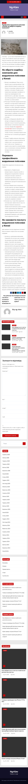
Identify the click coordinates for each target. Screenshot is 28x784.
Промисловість (6, 569)
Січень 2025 (5, 516)
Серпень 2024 (6, 532)
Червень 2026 (6, 461)
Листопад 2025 (6, 483)
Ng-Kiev (14, 7)
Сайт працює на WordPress (7, 780)
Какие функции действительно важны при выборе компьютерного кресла (14, 730)
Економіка (5, 563)
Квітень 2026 (5, 467)
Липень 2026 (5, 458)
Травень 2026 (6, 464)
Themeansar (23, 780)
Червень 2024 (6, 538)
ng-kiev (11, 31)
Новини (4, 22)
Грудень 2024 (5, 519)
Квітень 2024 (5, 545)
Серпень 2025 (6, 493)
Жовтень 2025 (6, 487)
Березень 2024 (6, 548)
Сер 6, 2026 (15, 331)
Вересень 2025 (6, 490)
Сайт (3, 417)
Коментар (5, 371)
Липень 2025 (5, 496)
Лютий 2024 (5, 551)
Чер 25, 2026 (15, 352)
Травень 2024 (6, 541)
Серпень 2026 (6, 454)
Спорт (4, 572)
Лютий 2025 (5, 512)
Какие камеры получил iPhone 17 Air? (11, 601)
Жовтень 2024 (6, 525)
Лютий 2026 (5, 474)
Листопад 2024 (6, 522)
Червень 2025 (6, 499)
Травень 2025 (6, 503)
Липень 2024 (5, 535)
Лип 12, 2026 (15, 340)
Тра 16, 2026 (6, 761)
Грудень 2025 (5, 480)
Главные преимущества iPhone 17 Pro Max (13, 593)
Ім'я (3, 399)
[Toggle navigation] (21, 17)
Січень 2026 (5, 477)
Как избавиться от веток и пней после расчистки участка (19, 329)
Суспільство (5, 576)
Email (4, 408)
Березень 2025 (6, 509)
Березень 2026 (6, 470)
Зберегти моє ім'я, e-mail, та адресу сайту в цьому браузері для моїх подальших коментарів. (13, 429)
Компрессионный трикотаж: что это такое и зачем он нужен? (19, 298)
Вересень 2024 (6, 528)
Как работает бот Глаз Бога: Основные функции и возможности (8, 299)
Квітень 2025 (5, 506)
